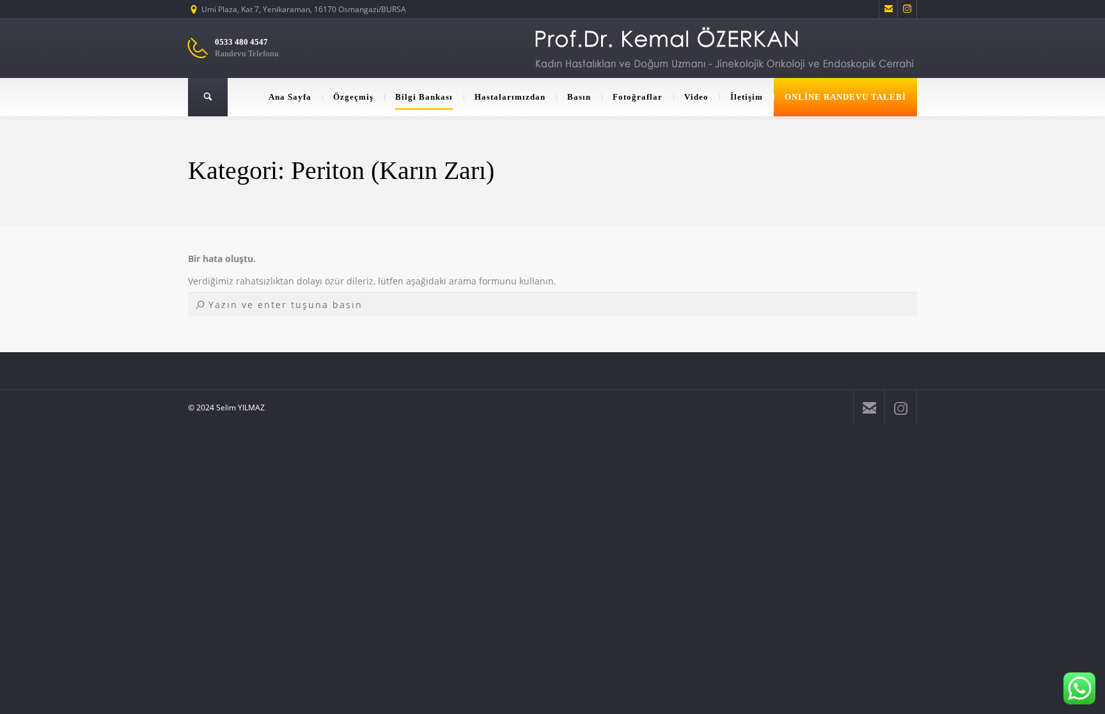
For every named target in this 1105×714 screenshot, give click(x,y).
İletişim (746, 97)
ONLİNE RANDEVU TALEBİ (845, 97)
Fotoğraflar (637, 97)
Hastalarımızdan (509, 97)
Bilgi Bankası (424, 97)
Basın (579, 97)
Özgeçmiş (353, 97)
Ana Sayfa (290, 97)
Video (696, 97)
